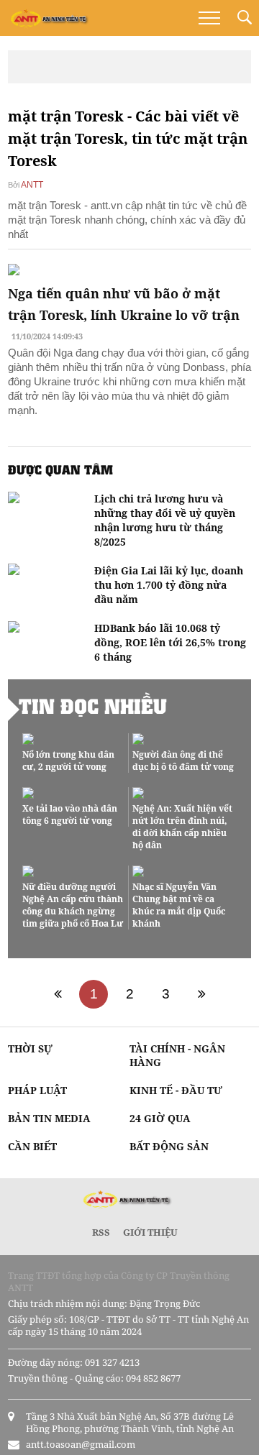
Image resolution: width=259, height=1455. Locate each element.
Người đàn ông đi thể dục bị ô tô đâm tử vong (183, 760)
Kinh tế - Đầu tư (176, 1090)
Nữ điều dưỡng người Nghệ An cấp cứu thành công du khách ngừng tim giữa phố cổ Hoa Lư (72, 905)
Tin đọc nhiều (93, 706)
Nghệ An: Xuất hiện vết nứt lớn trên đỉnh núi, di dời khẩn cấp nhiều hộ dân (182, 826)
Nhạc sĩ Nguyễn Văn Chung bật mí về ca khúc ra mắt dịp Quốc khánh (178, 905)
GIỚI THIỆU (150, 1232)
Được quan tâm (60, 469)
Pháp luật (37, 1090)
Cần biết (32, 1146)
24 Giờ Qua (160, 1118)
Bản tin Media (49, 1118)
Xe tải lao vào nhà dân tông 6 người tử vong (69, 814)
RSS (101, 1232)
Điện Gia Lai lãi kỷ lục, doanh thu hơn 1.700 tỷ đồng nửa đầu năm (168, 585)
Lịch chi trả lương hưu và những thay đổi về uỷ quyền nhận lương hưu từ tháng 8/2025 (164, 520)
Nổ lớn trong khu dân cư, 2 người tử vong (68, 760)
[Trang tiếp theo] (201, 994)
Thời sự (30, 1048)
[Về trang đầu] (57, 994)
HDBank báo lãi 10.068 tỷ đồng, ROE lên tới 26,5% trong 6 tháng (170, 642)
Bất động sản (169, 1146)
